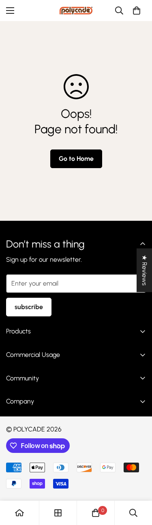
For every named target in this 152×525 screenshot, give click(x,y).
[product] (19, 513)
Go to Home (76, 158)
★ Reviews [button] (144, 270)
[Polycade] (76, 10)
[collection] (58, 513)
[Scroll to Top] (137, 482)
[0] (136, 10)
